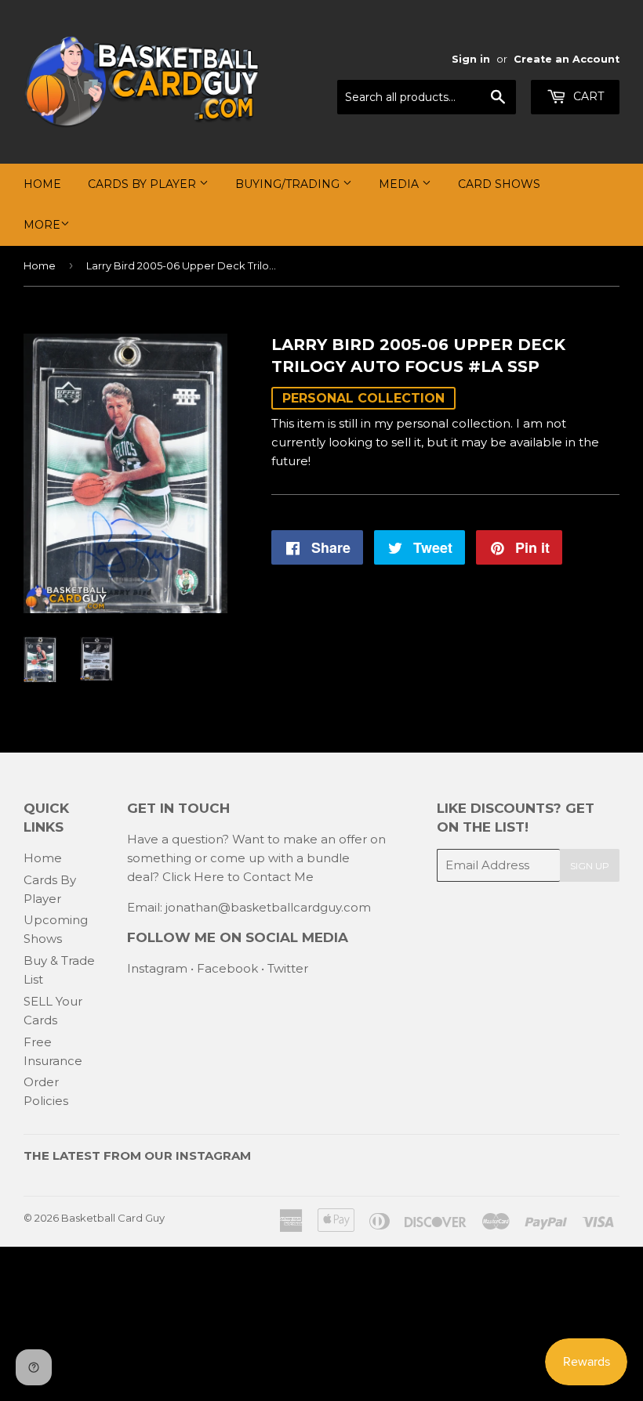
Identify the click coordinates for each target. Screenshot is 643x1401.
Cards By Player (143, 184)
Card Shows (499, 184)
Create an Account (566, 59)
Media (400, 184)
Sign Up (589, 866)
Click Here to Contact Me (238, 876)
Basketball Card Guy (113, 1217)
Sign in (471, 59)
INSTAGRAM (213, 1155)
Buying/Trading (289, 184)
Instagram (157, 968)
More (42, 225)
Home (42, 184)
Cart (587, 96)
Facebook (227, 968)
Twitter (287, 968)
